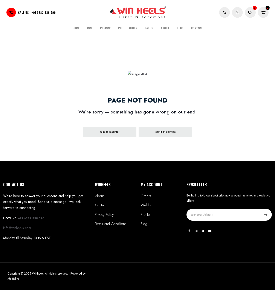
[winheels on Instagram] (196, 231)
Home (76, 28)
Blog (180, 28)
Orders (146, 195)
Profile (145, 214)
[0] (250, 12)
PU (120, 28)
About (165, 28)
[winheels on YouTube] (210, 231)
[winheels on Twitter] (203, 231)
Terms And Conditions (110, 223)
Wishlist (146, 205)
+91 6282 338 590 (43, 12)
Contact (197, 28)
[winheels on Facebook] (189, 231)
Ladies (149, 28)
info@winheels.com (17, 227)
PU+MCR (105, 28)
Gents (133, 28)
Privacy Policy (104, 214)
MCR (90, 28)
